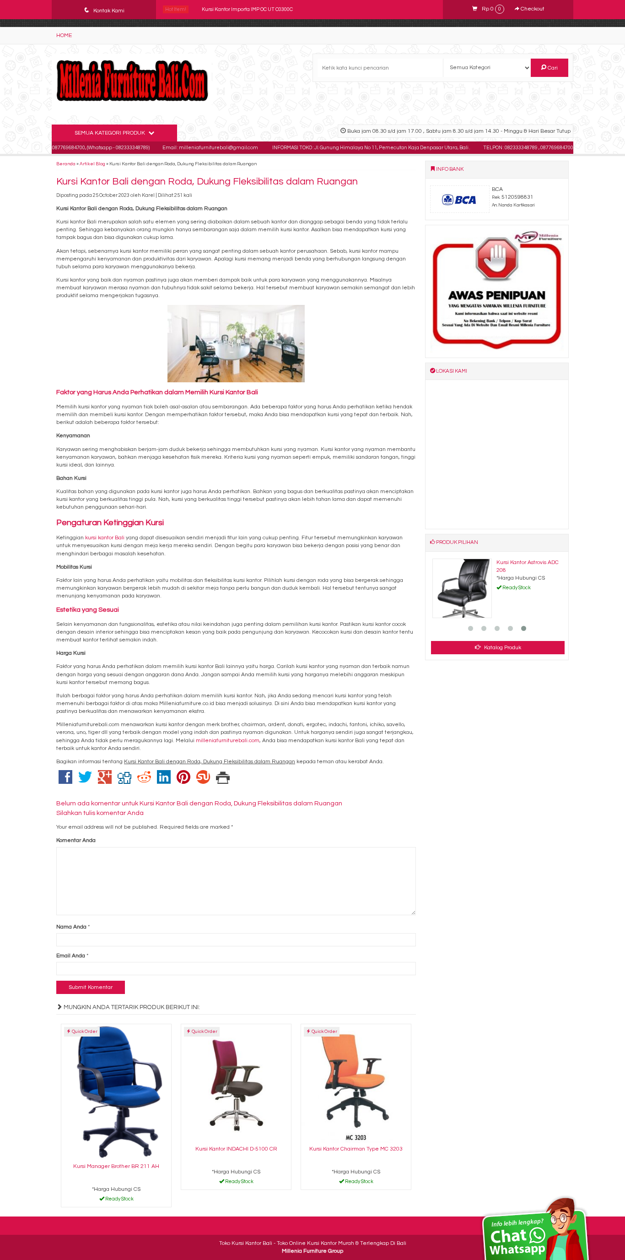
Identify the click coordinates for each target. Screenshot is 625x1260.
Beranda (65, 164)
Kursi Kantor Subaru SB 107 (233, 9)
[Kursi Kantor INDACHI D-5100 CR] (236, 1083)
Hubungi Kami (119, 1200)
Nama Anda (71, 927)
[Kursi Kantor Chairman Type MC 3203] (356, 1083)
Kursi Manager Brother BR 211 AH (116, 1166)
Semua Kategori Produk (110, 133)
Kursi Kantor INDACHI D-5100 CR (236, 1149)
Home (64, 35)
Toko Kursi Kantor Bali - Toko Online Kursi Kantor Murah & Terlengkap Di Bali (312, 1243)
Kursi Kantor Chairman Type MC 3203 (356, 1149)
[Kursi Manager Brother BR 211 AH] (116, 1092)
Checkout (531, 9)
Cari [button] (552, 68)
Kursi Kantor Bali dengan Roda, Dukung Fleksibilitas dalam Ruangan (207, 181)
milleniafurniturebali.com (227, 741)
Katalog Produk (502, 648)
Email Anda (70, 956)
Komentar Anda (76, 840)
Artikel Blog (92, 164)
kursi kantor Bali (104, 538)
